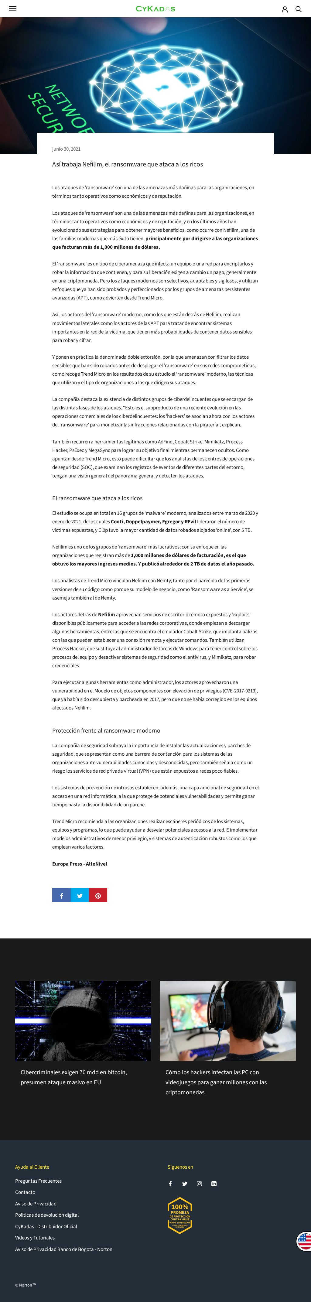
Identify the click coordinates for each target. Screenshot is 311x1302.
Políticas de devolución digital (47, 1215)
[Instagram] (199, 1183)
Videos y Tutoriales (35, 1238)
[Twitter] (184, 1183)
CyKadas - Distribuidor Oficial (46, 1226)
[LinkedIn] (214, 1183)
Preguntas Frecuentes (38, 1181)
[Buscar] (299, 8)
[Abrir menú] (12, 8)
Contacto (25, 1192)
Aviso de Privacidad (35, 1204)
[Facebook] (170, 1183)
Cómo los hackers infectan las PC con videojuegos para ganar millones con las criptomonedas (216, 1082)
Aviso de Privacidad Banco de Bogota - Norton (63, 1249)
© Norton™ (25, 1285)
